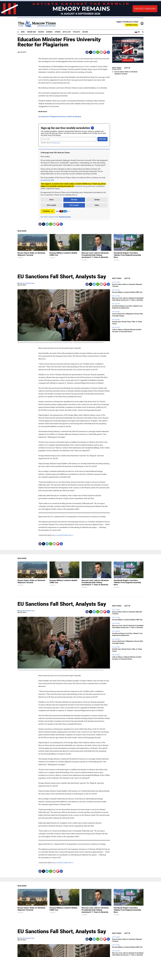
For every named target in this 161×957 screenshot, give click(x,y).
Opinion (57, 32)
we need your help (47, 180)
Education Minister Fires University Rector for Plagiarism (59, 42)
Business (49, 32)
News (23, 32)
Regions (41, 32)
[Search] (142, 32)
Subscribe (102, 139)
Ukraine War (31, 32)
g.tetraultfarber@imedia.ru (63, 535)
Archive (85, 32)
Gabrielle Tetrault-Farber (27, 283)
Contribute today (131, 25)
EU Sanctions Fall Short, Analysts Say (62, 276)
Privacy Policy (56, 142)
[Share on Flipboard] (104, 52)
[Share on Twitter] (90, 52)
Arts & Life (67, 32)
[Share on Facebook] (87, 52)
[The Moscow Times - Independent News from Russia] (37, 23)
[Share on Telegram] (94, 52)
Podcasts (76, 32)
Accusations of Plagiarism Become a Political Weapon (59, 116)
